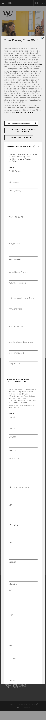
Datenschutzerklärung (23, 112)
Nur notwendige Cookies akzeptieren (23, 130)
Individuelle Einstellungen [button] (19, 123)
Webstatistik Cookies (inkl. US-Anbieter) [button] (18, 380)
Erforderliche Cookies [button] (19, 146)
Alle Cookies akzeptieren (18, 138)
